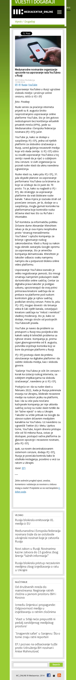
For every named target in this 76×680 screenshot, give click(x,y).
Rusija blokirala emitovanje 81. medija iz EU (34, 522)
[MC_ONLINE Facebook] (48, 675)
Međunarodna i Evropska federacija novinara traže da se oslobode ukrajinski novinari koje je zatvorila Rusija (37, 536)
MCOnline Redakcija (25, 80)
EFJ (16, 84)
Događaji (29, 21)
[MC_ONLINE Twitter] (53, 675)
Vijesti (18, 21)
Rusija (24, 84)
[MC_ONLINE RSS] (58, 675)
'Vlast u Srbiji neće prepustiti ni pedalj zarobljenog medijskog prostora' (35, 623)
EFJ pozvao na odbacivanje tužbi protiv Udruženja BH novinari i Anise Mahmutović (36, 648)
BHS (68, 7)
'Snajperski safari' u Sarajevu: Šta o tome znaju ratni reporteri (37, 636)
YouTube (32, 84)
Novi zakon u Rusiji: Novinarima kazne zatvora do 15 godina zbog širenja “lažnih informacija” (36, 552)
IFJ (20, 84)
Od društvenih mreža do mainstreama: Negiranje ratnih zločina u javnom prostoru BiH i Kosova (35, 592)
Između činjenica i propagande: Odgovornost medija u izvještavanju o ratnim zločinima (35, 609)
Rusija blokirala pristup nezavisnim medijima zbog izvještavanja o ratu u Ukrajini (37, 567)
